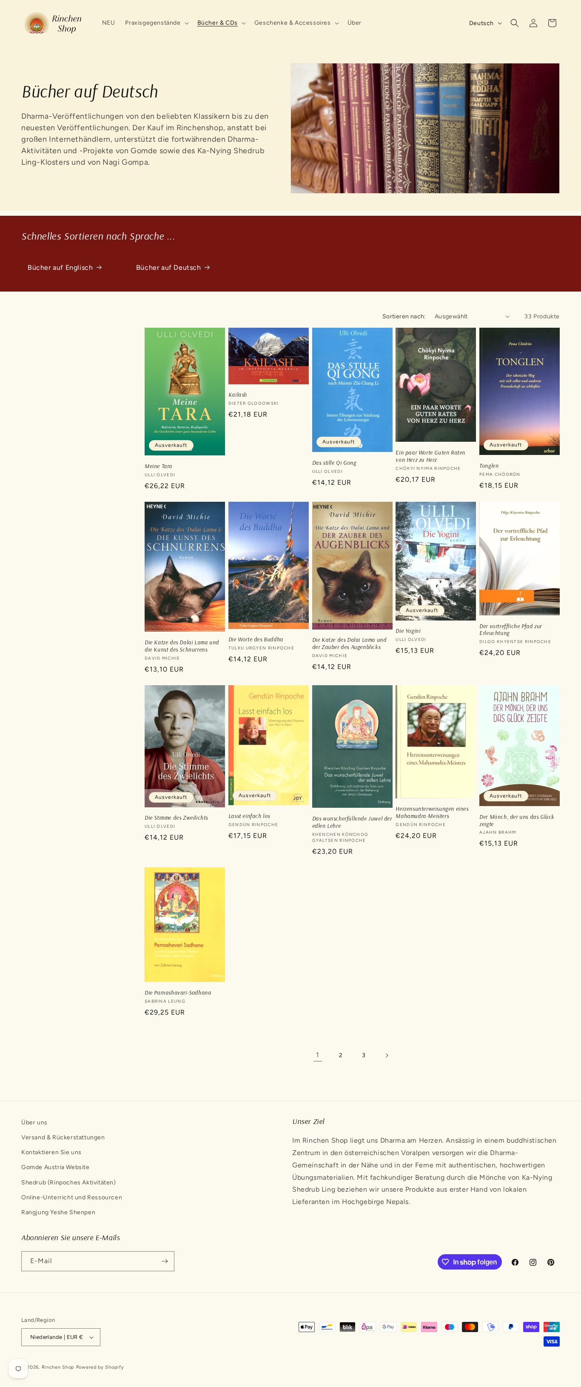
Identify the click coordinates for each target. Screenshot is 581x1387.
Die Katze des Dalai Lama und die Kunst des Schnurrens (182, 646)
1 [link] (317, 1055)
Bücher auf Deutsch (168, 267)
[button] (156, 23)
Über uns (34, 1122)
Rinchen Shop (58, 1367)
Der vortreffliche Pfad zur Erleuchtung (510, 630)
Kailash (237, 394)
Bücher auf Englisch (60, 267)
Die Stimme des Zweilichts (176, 817)
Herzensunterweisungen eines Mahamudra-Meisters (432, 812)
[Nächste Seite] (386, 1055)
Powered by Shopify (100, 1367)
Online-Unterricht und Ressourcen (71, 1197)
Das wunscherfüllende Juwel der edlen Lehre (352, 822)
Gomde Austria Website (55, 1167)
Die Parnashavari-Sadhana (178, 992)
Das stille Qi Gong (334, 462)
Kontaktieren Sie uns (51, 1152)
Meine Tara (158, 466)
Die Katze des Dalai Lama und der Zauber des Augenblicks (349, 643)
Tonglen (488, 465)
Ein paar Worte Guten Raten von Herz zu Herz (430, 456)
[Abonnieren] (164, 1261)
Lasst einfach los (249, 815)
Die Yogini (408, 630)
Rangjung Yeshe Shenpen (58, 1212)
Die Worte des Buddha (255, 639)
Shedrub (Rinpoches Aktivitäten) (68, 1182)
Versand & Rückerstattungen (63, 1137)
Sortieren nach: (404, 316)
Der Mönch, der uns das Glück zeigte (516, 820)
